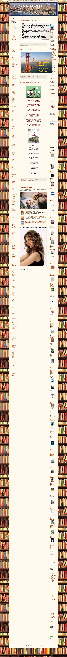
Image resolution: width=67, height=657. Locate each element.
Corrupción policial (13, 114)
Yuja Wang (13, 378)
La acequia (52, 164)
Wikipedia (52, 622)
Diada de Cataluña (13, 142)
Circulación (13, 93)
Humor (13, 209)
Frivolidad (13, 187)
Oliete (12, 276)
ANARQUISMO (14, 39)
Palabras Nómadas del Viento (52, 376)
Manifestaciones (14, 249)
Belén (12, 62)
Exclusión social (14, 169)
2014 (52, 81)
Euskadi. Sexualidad (13, 168)
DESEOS (23, 77)
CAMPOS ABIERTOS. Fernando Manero (52, 201)
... (54, 404)
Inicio (34, 183)
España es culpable (51, 214)
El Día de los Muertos (13, 149)
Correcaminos (52, 213)
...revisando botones (52, 299)
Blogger (42, 645)
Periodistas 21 (53, 612)
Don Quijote (13, 145)
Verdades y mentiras (13, 369)
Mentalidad (13, 257)
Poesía (13, 299)
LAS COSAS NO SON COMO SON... (29, 20)
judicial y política (14, 228)
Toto (51, 572)
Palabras (13, 285)
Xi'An (12, 376)
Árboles (13, 50)
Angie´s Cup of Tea (52, 421)
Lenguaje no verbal (13, 239)
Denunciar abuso (53, 93)
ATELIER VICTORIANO (52, 264)
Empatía (13, 154)
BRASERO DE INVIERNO (52, 337)
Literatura (13, 245)
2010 (52, 86)
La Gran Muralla (14, 233)
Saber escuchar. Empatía (14, 324)
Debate (25, 180)
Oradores (13, 279)
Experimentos (14, 170)
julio (53, 68)
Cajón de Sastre (14, 75)
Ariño (12, 52)
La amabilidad (14, 232)
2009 (52, 88)
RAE (12, 312)
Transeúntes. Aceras (13, 354)
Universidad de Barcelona (14, 363)
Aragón (13, 49)
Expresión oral (14, 174)
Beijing (13, 60)
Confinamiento (14, 105)
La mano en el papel (52, 529)
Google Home (14, 193)
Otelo (12, 281)
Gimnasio (13, 190)
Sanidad (13, 329)
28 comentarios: (28, 76)
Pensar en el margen (52, 574)
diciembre (53, 49)
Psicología (13, 308)
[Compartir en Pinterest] (37, 44)
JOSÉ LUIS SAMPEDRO (13, 226)
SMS (12, 344)
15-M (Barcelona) (14, 28)
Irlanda (13, 217)
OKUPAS (13, 275)
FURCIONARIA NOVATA (52, 325)
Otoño (13, 282)
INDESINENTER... (52, 432)
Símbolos (13, 340)
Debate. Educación (24, 45)
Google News (53, 604)
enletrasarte (52, 454)
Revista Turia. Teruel (14, 319)
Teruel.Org (52, 619)
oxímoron (13, 283)
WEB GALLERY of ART (53, 621)
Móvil (12, 263)
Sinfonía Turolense (13, 342)
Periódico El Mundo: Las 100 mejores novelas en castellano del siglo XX (35, 216)
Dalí (12, 120)
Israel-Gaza (13, 219)
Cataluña (13, 81)
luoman (34, 645)
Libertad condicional (52, 519)
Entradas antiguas (44, 183)
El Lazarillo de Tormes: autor (53, 597)
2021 (52, 42)
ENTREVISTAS (14, 158)
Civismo (13, 98)
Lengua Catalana (14, 237)
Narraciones (13, 270)
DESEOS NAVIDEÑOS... (26, 50)
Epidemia (13, 159)
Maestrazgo (13, 248)
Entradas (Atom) (26, 184)
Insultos (13, 216)
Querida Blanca (52, 495)
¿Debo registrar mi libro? (52, 318)
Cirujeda (13, 96)
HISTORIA (13, 207)
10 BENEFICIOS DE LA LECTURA (26, 187)
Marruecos (13, 250)
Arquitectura (13, 53)
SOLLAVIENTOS (53, 618)
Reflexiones (30, 77)
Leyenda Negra (14, 242)
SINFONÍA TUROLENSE (53, 586)
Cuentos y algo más (52, 368)
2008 (52, 89)
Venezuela (13, 367)
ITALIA (13, 220)
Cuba (12, 118)
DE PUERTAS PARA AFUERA (52, 249)
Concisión (13, 103)
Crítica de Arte (14, 115)
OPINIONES (29, 45)
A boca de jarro (52, 416)
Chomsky (13, 87)
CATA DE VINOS (13, 80)
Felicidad (13, 177)
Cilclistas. (13, 91)
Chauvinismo (13, 85)
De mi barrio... (54, 532)
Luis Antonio (53, 30)
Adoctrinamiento (14, 34)
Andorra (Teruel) (14, 40)
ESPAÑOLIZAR (14, 164)
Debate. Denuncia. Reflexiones (13, 125)
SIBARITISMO (14, 338)
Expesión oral (14, 171)
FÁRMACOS (13, 176)
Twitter (13, 358)
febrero (53, 75)
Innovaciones (13, 214)
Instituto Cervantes (52, 608)
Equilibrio (54, 379)
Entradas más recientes (23, 183)
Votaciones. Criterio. (13, 374)
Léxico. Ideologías (13, 241)
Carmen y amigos (53, 575)
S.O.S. (13, 322)
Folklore (13, 183)
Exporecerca (13, 173)
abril (53, 72)
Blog (12, 68)
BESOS (13, 63)
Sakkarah (51, 403)
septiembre (53, 65)
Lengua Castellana (13, 236)
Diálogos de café (14, 144)
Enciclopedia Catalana (53, 602)
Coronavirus (13, 112)
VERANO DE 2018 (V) (52, 412)
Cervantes (13, 84)
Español (13, 162)
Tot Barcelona (52, 153)
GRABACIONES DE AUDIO (14, 195)
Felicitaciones (26, 77)
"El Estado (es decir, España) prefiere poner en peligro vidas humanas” (52, 435)
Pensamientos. (14, 289)
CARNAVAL (13, 76)
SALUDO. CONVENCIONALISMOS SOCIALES (14, 327)
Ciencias (13, 90)
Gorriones (54, 166)
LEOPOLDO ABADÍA (53, 580)
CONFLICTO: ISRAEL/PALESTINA (14, 107)
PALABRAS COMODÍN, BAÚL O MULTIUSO (31, 211)
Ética (12, 166)
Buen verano (54, 331)
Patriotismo (13, 288)
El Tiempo (13, 151)
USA (12, 366)
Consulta (13, 110)
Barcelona (13, 59)
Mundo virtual (14, 265)
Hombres (13, 208)
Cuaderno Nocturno (51, 440)
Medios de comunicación (14, 255)
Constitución (13, 109)
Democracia (13, 129)
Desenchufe (13, 136)
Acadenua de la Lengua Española (14, 32)
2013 (52, 82)
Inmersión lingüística (13, 213)
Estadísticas (52, 581)
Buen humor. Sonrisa (13, 71)
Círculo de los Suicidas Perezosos (52, 219)
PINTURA (52, 613)
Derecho (13, 135)
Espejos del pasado (52, 546)
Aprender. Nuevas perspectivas (14, 47)
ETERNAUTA (52, 385)
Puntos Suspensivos (52, 577)
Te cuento (51, 548)
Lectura (13, 234)
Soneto (13, 346)
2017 (52, 48)
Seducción (13, 333)
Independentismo (14, 210)
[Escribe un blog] (34, 44)
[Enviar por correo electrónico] (33, 44)
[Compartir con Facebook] (36, 44)
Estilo (12, 165)
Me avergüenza (14, 252)
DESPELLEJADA (54, 471)
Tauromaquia (13, 347)
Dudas (13, 146)
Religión (13, 317)
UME (12, 359)
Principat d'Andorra (13, 307)
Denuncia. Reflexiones (13, 132)
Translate (53, 124)
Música (13, 267)
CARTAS (13, 77)
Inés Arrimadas (14, 211)
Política (30, 180)
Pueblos (13, 311)
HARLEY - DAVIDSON (13, 204)
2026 (52, 36)
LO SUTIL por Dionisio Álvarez (52, 230)
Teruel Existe (13, 351)
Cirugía (13, 94)
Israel (12, 218)
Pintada (13, 295)
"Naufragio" (54, 175)
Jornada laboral (14, 224)
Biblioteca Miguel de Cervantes (53, 592)
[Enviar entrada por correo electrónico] (31, 76)
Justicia (13, 231)
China (12, 86)
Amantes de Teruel (13, 37)
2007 (52, 90)
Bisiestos (13, 66)
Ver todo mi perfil (52, 32)
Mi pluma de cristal (52, 348)
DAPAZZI (51, 450)
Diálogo (13, 143)
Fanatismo (13, 175)
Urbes (12, 364)
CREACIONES (52, 509)
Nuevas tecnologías (13, 274)
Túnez (12, 357)
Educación (27, 180)
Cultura (23, 180)
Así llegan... (54, 233)
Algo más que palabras (52, 173)
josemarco (51, 411)
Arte (12, 55)
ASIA (12, 56)
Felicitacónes (13, 180)
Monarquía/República (14, 261)
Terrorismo (13, 348)
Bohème (51, 494)
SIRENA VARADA (52, 584)
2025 (52, 37)
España (13, 161)
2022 (52, 41)
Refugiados (13, 315)
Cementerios (13, 83)
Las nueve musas (52, 259)
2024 (52, 38)
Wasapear (13, 375)
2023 (52, 40)
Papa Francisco (14, 287)
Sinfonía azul (52, 477)
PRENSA (13, 302)
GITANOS (13, 191)
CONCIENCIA (14, 102)
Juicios (13, 229)
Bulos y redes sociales (14, 73)
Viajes (13, 370)
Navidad (13, 271)
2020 (52, 44)
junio (53, 70)
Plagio (13, 296)
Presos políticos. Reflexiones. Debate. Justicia (14, 305)
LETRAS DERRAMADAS (52, 358)
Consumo (13, 111)
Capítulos (51, 537)
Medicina (13, 253)
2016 (52, 78)
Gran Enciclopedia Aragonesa (53, 606)
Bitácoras (13, 67)
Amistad (13, 38)
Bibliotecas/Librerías (14, 65)
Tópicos (13, 352)
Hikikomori (13, 205)
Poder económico (14, 298)
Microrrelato (13, 259)
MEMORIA (13, 256)
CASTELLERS (14, 78)
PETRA (13, 294)
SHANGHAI (13, 337)
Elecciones (13, 152)
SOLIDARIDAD (14, 345)
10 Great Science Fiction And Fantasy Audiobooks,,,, (52, 371)
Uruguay (13, 365)
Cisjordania (13, 97)
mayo (53, 71)
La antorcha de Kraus (52, 181)
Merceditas (54, 539)
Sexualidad (13, 336)
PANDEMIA (13, 286)
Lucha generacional (13, 247)
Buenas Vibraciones (52, 393)
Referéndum (13, 313)
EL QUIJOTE (53, 600)
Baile (12, 57)
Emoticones (13, 153)
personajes (13, 293)
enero (53, 76)
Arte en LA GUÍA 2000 (52, 590)
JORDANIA (13, 223)
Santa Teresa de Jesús (14, 332)
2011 (52, 85)
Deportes (13, 134)
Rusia (12, 320)
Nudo (54, 488)
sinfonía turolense (51, 552)
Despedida (13, 138)
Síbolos (13, 339)
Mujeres (13, 264)
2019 (52, 45)
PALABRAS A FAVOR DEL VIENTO (52, 276)
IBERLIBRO (53, 582)
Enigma (13, 155)
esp (12, 160)
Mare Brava (52, 458)
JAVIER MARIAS (52, 610)
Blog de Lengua (52, 317)
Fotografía (13, 184)
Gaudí (12, 189)
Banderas (13, 58)
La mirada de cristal (52, 499)
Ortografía (13, 280)
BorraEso (51, 486)
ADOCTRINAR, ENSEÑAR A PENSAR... (30, 82)
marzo (53, 74)
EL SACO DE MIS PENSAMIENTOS (52, 286)
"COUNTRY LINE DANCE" (14, 27)
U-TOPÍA (51, 328)
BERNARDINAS (52, 191)
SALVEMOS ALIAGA (53, 616)
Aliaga (13, 35)
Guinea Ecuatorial (14, 201)
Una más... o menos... (52, 468)
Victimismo (13, 372)
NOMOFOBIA (14, 272)
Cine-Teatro (13, 92)
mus (12, 266)
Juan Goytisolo (14, 227)
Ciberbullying (14, 88)
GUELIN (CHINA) (13, 200)
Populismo (13, 301)
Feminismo (13, 181)
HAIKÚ (13, 202)
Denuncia (13, 130)
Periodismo (13, 292)
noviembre (53, 62)
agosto (53, 67)
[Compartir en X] (35, 44)
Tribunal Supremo (13, 356)
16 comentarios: (28, 179)
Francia (13, 186)
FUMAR (13, 188)
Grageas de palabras (13, 197)
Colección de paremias (13, 100)
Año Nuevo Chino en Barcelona (13, 44)
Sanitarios (13, 330)
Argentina (13, 51)
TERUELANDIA (52, 104)
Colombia (13, 101)
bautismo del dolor (52, 455)
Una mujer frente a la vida (52, 260)
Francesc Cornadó (51, 239)
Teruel (13, 349)
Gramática (13, 198)
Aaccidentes (13, 30)
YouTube (13, 377)
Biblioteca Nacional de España (52, 595)
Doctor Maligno (53, 578)
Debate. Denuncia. (13, 123)
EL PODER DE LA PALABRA (53, 599)
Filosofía (13, 182)
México (13, 258)
